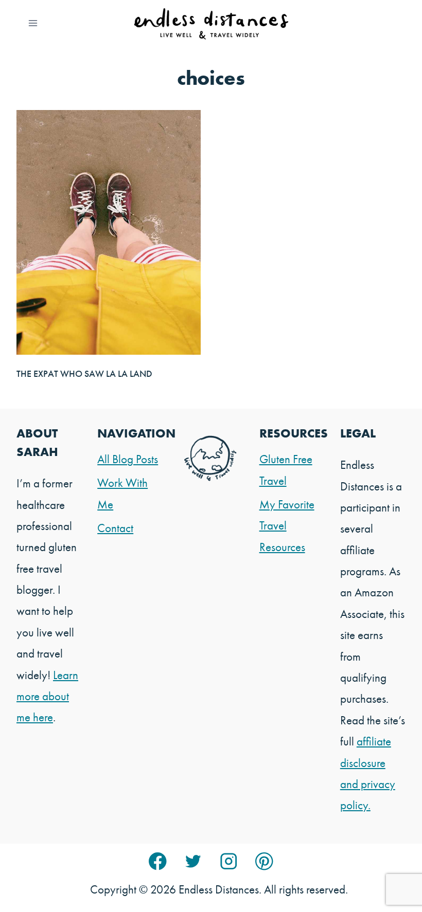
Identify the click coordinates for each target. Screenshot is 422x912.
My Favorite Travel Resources (286, 526)
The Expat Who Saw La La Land (84, 373)
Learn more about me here (47, 696)
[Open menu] (33, 23)
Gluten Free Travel (285, 469)
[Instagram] (229, 861)
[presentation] (108, 232)
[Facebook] (157, 861)
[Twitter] (193, 861)
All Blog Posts (127, 459)
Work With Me (122, 493)
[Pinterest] (264, 861)
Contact (115, 528)
